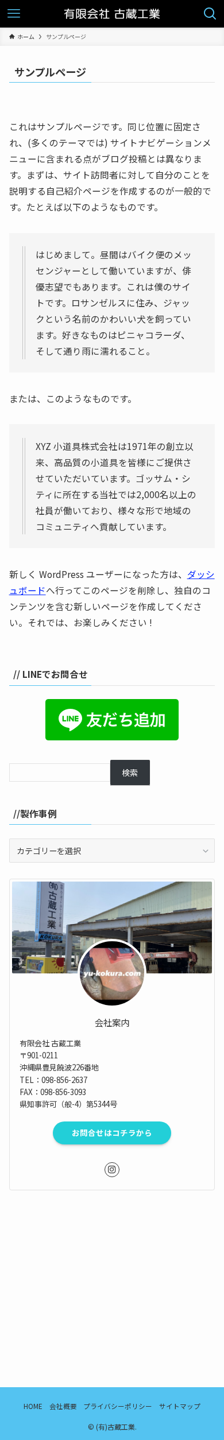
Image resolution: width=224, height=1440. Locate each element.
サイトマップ (179, 1406)
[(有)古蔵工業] (112, 14)
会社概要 (63, 1406)
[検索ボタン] (210, 14)
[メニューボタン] (14, 14)
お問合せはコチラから (112, 1132)
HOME (33, 1406)
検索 (130, 772)
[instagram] (112, 1169)
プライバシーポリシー (117, 1406)
